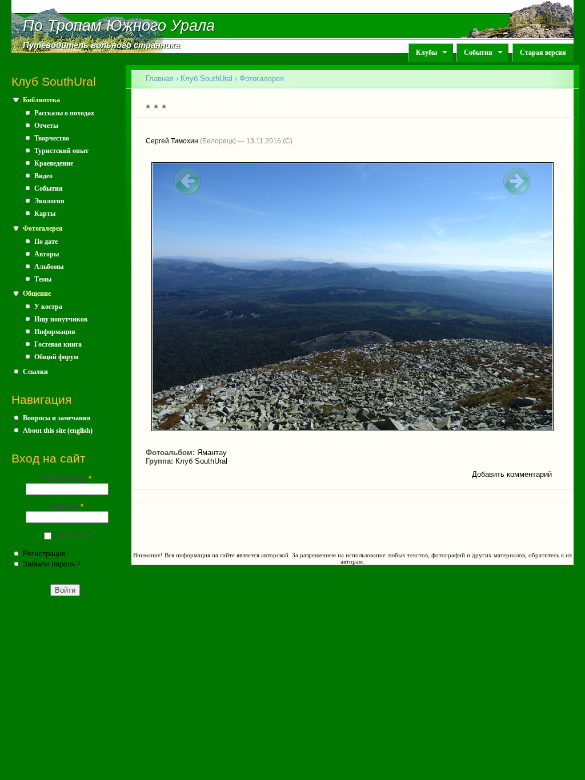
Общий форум (56, 357)
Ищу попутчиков (60, 319)
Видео (43, 176)
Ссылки (35, 372)
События (474, 53)
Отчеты (46, 126)
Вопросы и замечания (57, 418)
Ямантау (212, 452)
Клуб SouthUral (207, 78)
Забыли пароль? (51, 564)
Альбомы (48, 267)
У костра (48, 307)
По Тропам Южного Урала (119, 25)
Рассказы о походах (64, 113)
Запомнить (74, 535)
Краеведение (53, 163)
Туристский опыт (61, 151)
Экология (49, 201)
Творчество (51, 138)
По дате (46, 242)
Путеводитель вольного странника (101, 45)
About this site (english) (58, 431)
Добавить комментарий (512, 474)
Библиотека (41, 100)
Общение (37, 293)
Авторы (46, 254)
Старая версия (543, 53)
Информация (54, 332)
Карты (44, 214)
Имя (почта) (67, 479)
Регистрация (44, 553)
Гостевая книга (58, 344)
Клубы (422, 53)
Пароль (67, 506)
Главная (160, 78)
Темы (42, 279)
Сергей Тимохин (172, 141)
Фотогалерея (43, 228)
